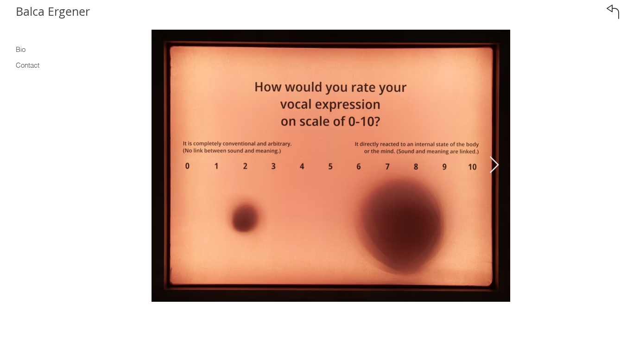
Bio (20, 49)
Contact (27, 65)
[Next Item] (494, 165)
